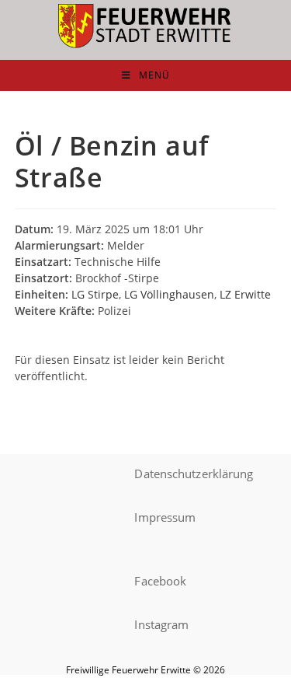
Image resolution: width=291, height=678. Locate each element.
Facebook (160, 581)
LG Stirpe (95, 294)
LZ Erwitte (245, 294)
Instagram (161, 624)
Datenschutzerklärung (193, 473)
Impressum (165, 517)
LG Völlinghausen (169, 294)
